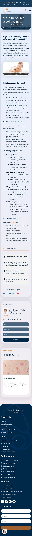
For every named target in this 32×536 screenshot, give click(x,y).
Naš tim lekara (5, 427)
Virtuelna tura (5, 449)
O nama (3, 421)
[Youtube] (14, 501)
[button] (29, 10)
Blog (4, 27)
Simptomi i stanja (7, 432)
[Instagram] (6, 501)
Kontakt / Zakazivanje (8, 430)
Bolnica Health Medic (8, 452)
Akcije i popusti (6, 444)
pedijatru (13, 222)
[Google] (10, 501)
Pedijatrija (8, 27)
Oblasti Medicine (6, 424)
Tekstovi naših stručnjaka (9, 441)
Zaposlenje (4, 446)
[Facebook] (2, 501)
